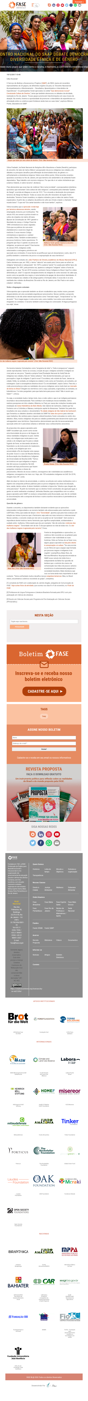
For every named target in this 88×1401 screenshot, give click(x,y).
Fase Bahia (49, 902)
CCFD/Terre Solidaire (69, 1032)
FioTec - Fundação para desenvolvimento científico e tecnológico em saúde (69, 1333)
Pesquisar (19, 627)
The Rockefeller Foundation (44, 1164)
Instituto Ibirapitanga (18, 1265)
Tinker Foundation (69, 1135)
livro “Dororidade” (43, 513)
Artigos (47, 955)
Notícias (36, 955)
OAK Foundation (44, 1194)
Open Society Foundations (18, 1224)
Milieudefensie (18, 1135)
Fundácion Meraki (69, 1194)
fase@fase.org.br (17, 943)
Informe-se (37, 950)
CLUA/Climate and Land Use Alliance (44, 1074)
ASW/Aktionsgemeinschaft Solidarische (18, 1073)
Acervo (36, 935)
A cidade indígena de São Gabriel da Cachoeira (58, 411)
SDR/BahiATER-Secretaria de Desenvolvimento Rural (18, 1297)
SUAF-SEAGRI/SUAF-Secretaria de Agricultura (70, 1297)
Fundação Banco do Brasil (18, 1330)
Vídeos (59, 940)
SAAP (44, 83)
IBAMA (44, 1330)
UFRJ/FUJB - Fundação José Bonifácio (18, 1367)
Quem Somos (38, 864)
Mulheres (59, 887)
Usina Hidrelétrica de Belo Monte (29, 406)
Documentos (73, 940)
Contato (36, 965)
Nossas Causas (39, 883)
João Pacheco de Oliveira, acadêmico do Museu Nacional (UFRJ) (52, 260)
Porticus (18, 1163)
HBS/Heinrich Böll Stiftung (18, 1105)
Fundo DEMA (37, 928)
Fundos (36, 923)
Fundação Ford (44, 1032)
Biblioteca (48, 940)
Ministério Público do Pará (69, 1265)
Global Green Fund (69, 1163)
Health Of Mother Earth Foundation (44, 1105)
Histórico (36, 869)
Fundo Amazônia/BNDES (44, 1265)
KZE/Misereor (70, 1104)
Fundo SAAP (49, 928)
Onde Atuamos (39, 897)
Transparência (38, 875)
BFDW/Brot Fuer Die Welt (18, 1032)
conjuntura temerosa (53, 576)
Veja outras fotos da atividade (22, 586)
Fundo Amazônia (44, 1135)
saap (44, 716)
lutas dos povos (57, 414)
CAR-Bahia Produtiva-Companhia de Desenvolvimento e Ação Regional (44, 1298)
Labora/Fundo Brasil (70, 1073)
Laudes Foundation (18, 1194)
